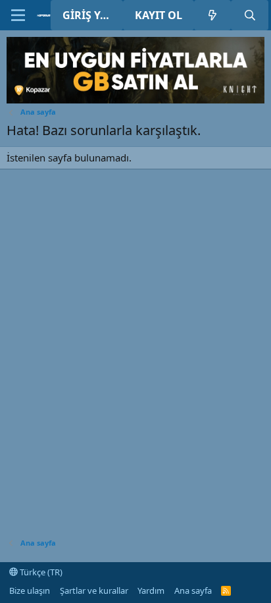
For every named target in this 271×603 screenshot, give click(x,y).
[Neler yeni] (213, 15)
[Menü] (18, 15)
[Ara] (249, 15)
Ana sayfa (193, 590)
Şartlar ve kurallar (94, 590)
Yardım (150, 590)
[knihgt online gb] (135, 99)
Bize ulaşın (29, 590)
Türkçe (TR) (40, 572)
